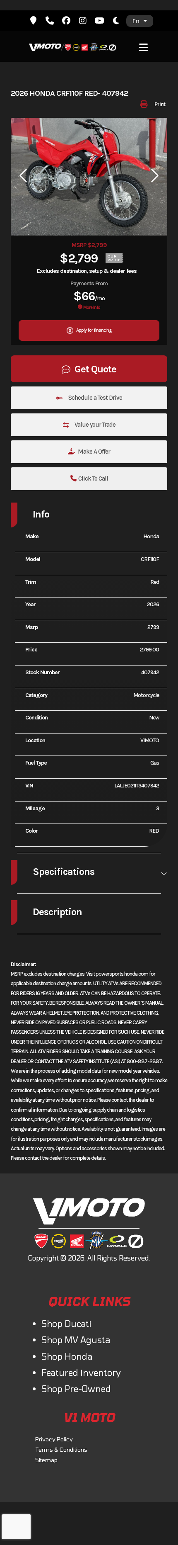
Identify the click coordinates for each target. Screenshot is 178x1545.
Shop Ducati (66, 1323)
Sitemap (46, 1459)
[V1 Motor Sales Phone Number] (49, 21)
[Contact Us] (33, 21)
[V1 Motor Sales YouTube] (99, 21)
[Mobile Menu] (143, 46)
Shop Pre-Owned (76, 1388)
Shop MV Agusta (75, 1339)
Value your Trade (94, 424)
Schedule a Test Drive (94, 397)
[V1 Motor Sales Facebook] (66, 21)
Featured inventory (81, 1372)
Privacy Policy (54, 1439)
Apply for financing (93, 330)
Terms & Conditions (61, 1449)
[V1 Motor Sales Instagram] (83, 21)
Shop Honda (66, 1356)
